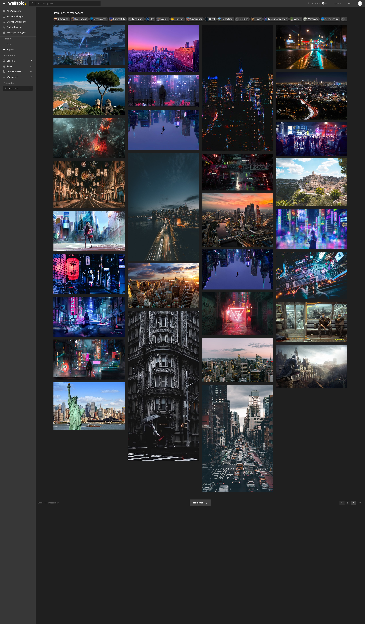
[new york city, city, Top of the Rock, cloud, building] (237, 360)
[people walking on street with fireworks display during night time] (89, 184)
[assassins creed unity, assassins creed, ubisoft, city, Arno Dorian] (311, 366)
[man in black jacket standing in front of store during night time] (89, 359)
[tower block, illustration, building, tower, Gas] (89, 138)
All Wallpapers (14, 11)
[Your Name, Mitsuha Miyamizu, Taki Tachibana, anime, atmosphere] (89, 45)
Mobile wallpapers (16, 16)
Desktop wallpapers (16, 21)
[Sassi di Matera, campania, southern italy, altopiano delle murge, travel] (311, 182)
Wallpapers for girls (16, 32)
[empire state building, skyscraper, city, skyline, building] (163, 285)
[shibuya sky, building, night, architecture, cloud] (311, 275)
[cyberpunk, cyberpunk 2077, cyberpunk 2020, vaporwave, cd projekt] (89, 317)
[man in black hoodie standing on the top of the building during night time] (163, 91)
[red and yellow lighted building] (237, 313)
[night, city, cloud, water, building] (163, 207)
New (9, 44)
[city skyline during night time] (237, 88)
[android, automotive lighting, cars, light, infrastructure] (237, 172)
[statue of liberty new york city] (89, 406)
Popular (10, 49)
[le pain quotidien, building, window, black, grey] (163, 386)
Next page (198, 502)
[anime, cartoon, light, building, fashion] (89, 231)
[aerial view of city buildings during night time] (237, 220)
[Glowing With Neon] (311, 229)
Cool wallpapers (14, 27)
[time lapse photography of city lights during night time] (311, 96)
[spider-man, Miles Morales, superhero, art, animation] (237, 269)
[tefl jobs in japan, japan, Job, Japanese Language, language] (89, 274)
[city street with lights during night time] (311, 47)
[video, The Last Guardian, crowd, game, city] (311, 139)
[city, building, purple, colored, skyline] (163, 48)
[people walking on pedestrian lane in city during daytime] (237, 438)
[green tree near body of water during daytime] (89, 91)
